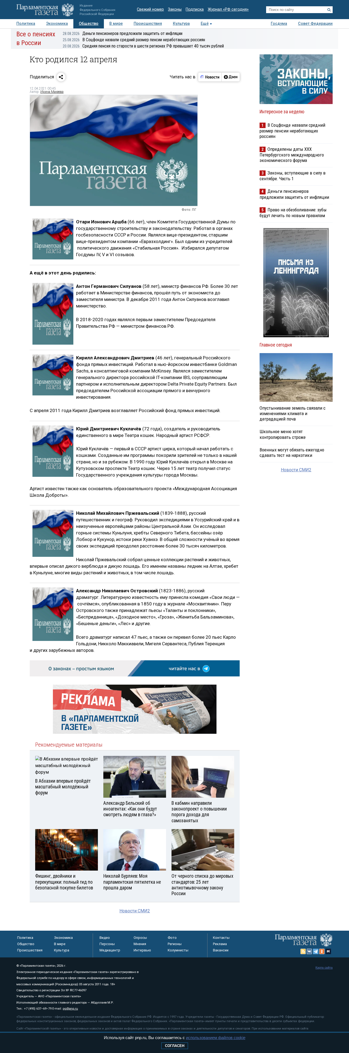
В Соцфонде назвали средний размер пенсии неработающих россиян (134, 39)
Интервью (142, 950)
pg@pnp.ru (70, 1008)
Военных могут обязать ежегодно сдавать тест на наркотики (292, 452)
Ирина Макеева (52, 92)
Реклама (220, 944)
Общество (88, 23)
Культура (181, 23)
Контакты (221, 938)
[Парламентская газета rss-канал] (303, 951)
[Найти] (329, 9)
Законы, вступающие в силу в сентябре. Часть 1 (293, 175)
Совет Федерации (315, 23)
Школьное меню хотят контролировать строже (283, 434)
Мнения (140, 944)
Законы (175, 9)
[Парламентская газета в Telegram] (315, 951)
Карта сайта (324, 967)
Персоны (107, 944)
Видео (105, 938)
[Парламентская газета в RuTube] (328, 951)
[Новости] (210, 77)
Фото (172, 938)
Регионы (175, 944)
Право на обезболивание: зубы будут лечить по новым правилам (293, 212)
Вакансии (220, 950)
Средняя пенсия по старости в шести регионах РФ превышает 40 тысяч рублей (143, 46)
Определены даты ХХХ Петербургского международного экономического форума (292, 154)
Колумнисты (178, 950)
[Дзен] (230, 77)
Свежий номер (150, 9)
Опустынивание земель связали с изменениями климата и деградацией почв (293, 413)
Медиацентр (110, 950)
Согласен (174, 1046)
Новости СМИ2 (134, 910)
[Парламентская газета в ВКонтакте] (309, 951)
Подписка (195, 9)
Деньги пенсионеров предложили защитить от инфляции (122, 33)
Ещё (205, 23)
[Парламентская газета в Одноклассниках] (322, 951)
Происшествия (148, 23)
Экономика (57, 23)
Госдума (279, 23)
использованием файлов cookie (215, 1037)
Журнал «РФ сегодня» (228, 9)
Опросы (140, 938)
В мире (116, 23)
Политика (25, 23)
